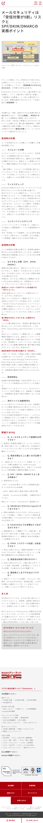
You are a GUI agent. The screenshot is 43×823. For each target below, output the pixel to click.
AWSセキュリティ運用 (10, 718)
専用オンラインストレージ (12, 731)
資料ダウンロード (30, 748)
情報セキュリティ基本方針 (36, 807)
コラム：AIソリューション (12, 748)
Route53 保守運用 (9, 711)
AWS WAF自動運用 (9, 720)
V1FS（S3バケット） (31, 723)
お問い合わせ (21, 800)
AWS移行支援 (19, 700)
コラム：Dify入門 (8, 745)
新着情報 (32, 785)
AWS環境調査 (31, 709)
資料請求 (12, 820)
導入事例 (6, 738)
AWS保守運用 (31, 700)
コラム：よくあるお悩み (26, 745)
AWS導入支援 (7, 700)
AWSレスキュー (8, 709)
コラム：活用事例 (27, 743)
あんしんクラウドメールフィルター (18, 631)
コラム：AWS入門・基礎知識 (22, 738)
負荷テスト (20, 709)
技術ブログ (10, 793)
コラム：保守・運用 (26, 740)
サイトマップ (32, 793)
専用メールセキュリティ (26, 729)
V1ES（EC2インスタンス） (12, 723)
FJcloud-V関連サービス (10, 755)
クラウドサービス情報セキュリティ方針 (15, 808)
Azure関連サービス (9, 752)
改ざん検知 (22, 720)
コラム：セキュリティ (10, 743)
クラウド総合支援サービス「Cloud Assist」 (17, 688)
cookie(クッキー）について (20, 807)
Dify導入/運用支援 (9, 729)
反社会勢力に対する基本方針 (33, 808)
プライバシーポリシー (6, 807)
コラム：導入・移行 (9, 740)
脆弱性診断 (24, 718)
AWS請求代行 (7, 702)
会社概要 (11, 785)
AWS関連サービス (8, 694)
